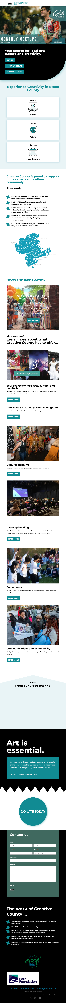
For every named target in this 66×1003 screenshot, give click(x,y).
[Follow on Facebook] (26, 998)
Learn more (13, 399)
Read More (33, 320)
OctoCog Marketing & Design (47, 994)
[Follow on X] (31, 998)
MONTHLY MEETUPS (14, 66)
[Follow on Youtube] (40, 998)
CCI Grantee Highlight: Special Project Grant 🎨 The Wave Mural (33, 298)
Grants (10, 60)
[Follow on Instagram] (35, 998)
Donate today (33, 811)
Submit (12, 889)
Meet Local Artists (15, 72)
